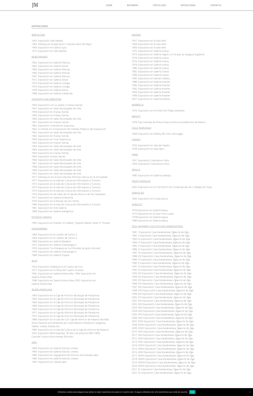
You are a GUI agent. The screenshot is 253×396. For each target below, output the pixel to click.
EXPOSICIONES (188, 5)
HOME (109, 5)
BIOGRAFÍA (132, 5)
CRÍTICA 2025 (159, 5)
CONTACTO (215, 5)
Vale (192, 392)
